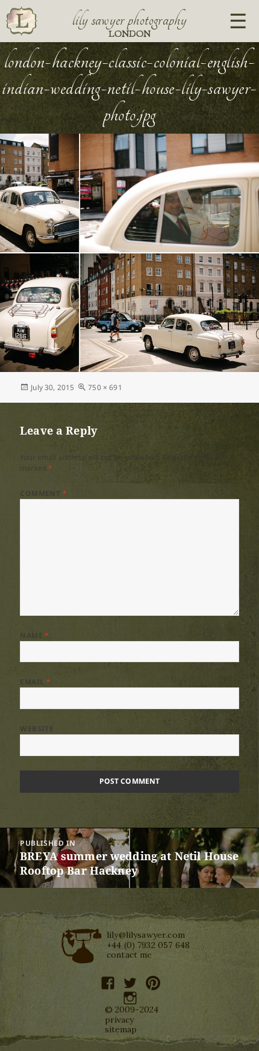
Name (34, 635)
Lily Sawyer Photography (129, 20)
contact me (129, 954)
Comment (43, 493)
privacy (119, 1019)
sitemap (121, 1029)
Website (37, 729)
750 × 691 (105, 387)
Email (35, 682)
